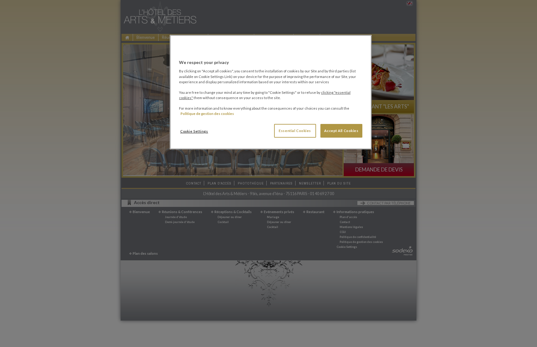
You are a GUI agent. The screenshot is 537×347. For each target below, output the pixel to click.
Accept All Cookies (341, 131)
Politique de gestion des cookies (207, 114)
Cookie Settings (194, 131)
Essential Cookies (295, 131)
